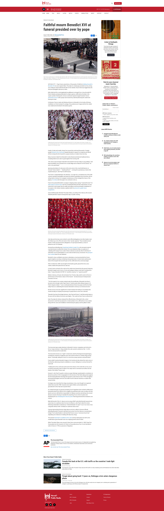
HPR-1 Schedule (73, 497)
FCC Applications (106, 494)
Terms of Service (106, 497)
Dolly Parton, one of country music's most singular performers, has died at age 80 (112, 149)
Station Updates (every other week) (110, 114)
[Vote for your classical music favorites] (110, 69)
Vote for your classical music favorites (110, 83)
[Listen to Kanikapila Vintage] (110, 29)
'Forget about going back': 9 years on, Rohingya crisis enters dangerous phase (89, 477)
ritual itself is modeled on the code (63, 417)
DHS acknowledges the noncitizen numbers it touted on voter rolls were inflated (112, 156)
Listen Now (111, 55)
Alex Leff (63, 465)
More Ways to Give (90, 503)
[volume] (48, 9)
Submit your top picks (111, 98)
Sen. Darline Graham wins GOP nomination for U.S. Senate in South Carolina (111, 142)
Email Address (105, 109)
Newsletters (89, 494)
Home (43, 13)
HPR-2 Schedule (73, 500)
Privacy (104, 500)
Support (88, 500)
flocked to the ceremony (58, 152)
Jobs (71, 503)
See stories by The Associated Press (60, 447)
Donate (118, 3)
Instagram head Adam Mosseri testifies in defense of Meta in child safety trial (112, 135)
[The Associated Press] (46, 443)
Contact (88, 497)
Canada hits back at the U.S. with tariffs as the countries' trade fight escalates (88, 462)
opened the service (53, 97)
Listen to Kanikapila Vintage (110, 43)
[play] (44, 9)
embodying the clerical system (65, 396)
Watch (70, 13)
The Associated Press (59, 35)
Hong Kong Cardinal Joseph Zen (71, 247)
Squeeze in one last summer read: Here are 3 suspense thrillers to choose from (112, 164)
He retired (54, 179)
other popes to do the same (55, 184)
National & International (49, 20)
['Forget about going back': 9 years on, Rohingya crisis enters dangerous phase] (52, 478)
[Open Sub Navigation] (50, 13)
